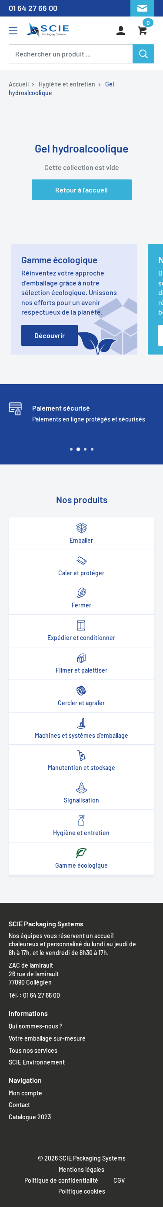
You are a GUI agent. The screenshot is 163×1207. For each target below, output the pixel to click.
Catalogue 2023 (30, 1117)
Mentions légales (81, 1169)
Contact (19, 1104)
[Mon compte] (120, 30)
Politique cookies (81, 1191)
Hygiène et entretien (67, 84)
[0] (143, 30)
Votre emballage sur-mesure (47, 1038)
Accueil (19, 84)
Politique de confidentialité (61, 1180)
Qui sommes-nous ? (36, 1026)
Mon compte (25, 1093)
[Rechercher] (143, 53)
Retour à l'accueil (81, 190)
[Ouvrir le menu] (13, 30)
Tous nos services (33, 1050)
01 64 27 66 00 (33, 8)
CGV (119, 1180)
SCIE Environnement (37, 1062)
